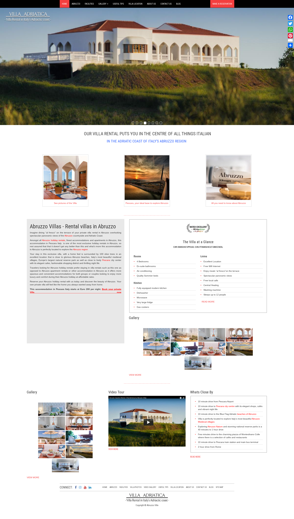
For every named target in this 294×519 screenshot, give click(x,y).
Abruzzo (68, 235)
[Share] (290, 45)
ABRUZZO (76, 4)
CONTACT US (166, 4)
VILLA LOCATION (135, 4)
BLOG (178, 4)
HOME (64, 4)
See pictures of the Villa (65, 203)
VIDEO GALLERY (150, 487)
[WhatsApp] (290, 30)
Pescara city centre (225, 406)
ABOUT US (151, 4)
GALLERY (102, 4)
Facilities (123, 487)
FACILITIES (89, 4)
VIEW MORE (135, 375)
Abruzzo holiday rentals (53, 240)
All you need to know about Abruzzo (228, 203)
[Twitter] (290, 23)
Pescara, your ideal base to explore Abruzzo (147, 203)
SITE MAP (219, 487)
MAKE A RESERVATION (222, 4)
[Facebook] (290, 17)
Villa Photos (135, 487)
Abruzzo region (80, 249)
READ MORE (207, 301)
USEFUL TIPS (118, 4)
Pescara (106, 260)
